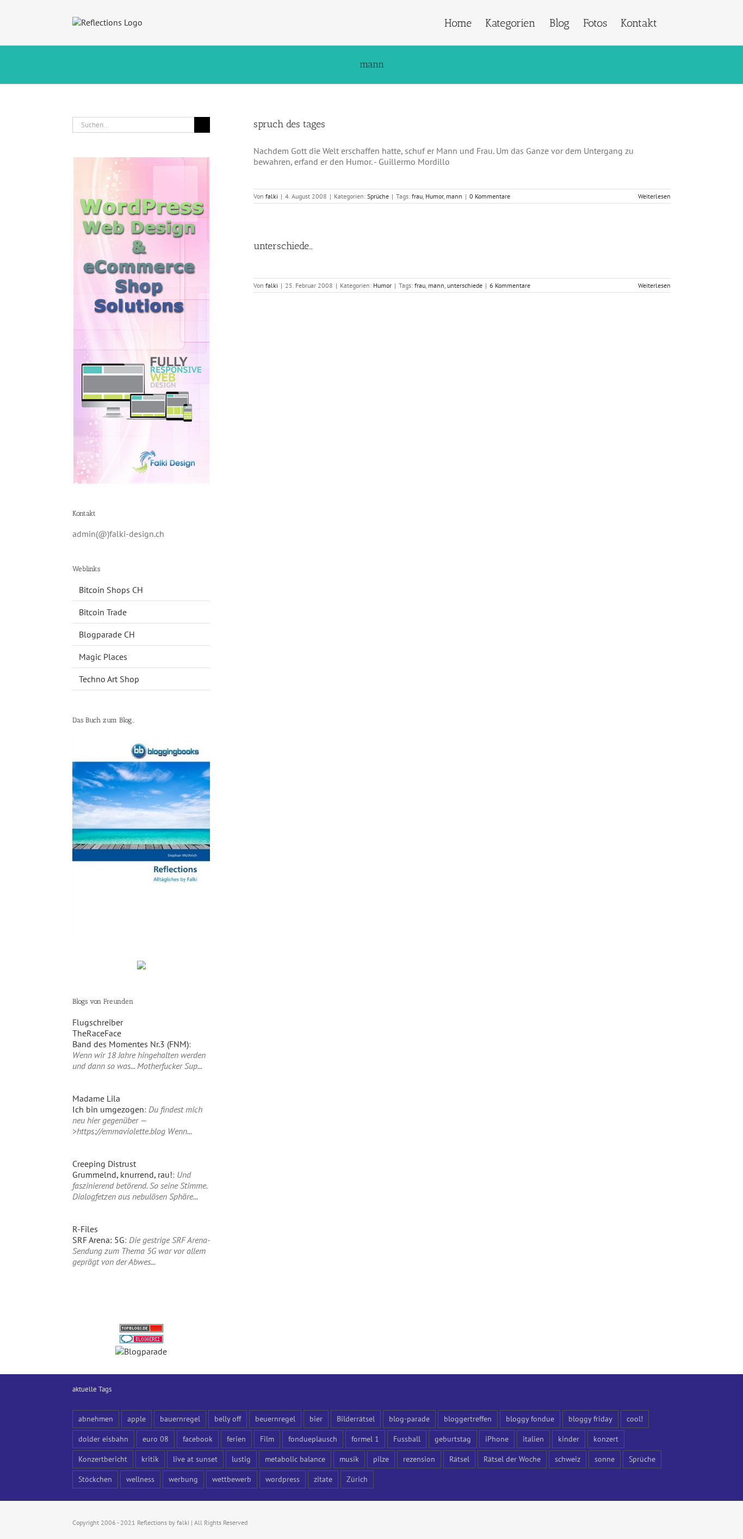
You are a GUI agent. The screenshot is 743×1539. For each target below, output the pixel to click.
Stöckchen (95, 1479)
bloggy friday (590, 1418)
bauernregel (180, 1418)
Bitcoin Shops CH (111, 589)
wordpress (282, 1479)
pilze (381, 1459)
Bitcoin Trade (103, 612)
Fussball (406, 1438)
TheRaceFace (96, 1033)
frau (417, 196)
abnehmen (95, 1418)
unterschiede (464, 285)
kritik (150, 1459)
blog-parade (409, 1418)
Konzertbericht (102, 1459)
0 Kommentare (489, 196)
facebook (198, 1438)
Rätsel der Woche (512, 1459)
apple (136, 1418)
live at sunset (195, 1459)
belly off (227, 1418)
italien (533, 1438)
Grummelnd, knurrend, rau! (122, 1174)
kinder (568, 1438)
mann (454, 196)
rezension (419, 1459)
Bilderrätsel (356, 1418)
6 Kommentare (510, 285)
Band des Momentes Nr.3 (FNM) (130, 1044)
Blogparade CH (107, 634)
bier (316, 1418)
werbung (183, 1479)
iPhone (497, 1438)
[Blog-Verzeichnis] (141, 1340)
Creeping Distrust (104, 1163)
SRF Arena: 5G (98, 1239)
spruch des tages (289, 124)
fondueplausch (312, 1438)
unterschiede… (283, 246)
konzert (605, 1438)
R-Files (85, 1228)
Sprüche (378, 196)
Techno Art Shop (109, 678)
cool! (635, 1418)
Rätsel (459, 1459)
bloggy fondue (530, 1418)
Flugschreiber (97, 1022)
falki (271, 196)
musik (349, 1459)
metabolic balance (295, 1459)
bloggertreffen (468, 1418)
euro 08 (156, 1438)
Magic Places (103, 656)
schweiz (567, 1459)
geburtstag (453, 1438)
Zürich (357, 1479)
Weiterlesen (654, 196)
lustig (241, 1459)
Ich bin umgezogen (108, 1109)
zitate (323, 1479)
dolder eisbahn (103, 1438)
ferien (236, 1438)
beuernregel (275, 1418)
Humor (434, 196)
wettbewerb (231, 1479)
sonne (605, 1459)
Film (267, 1438)
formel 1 (365, 1438)
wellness (140, 1479)
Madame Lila (96, 1098)
